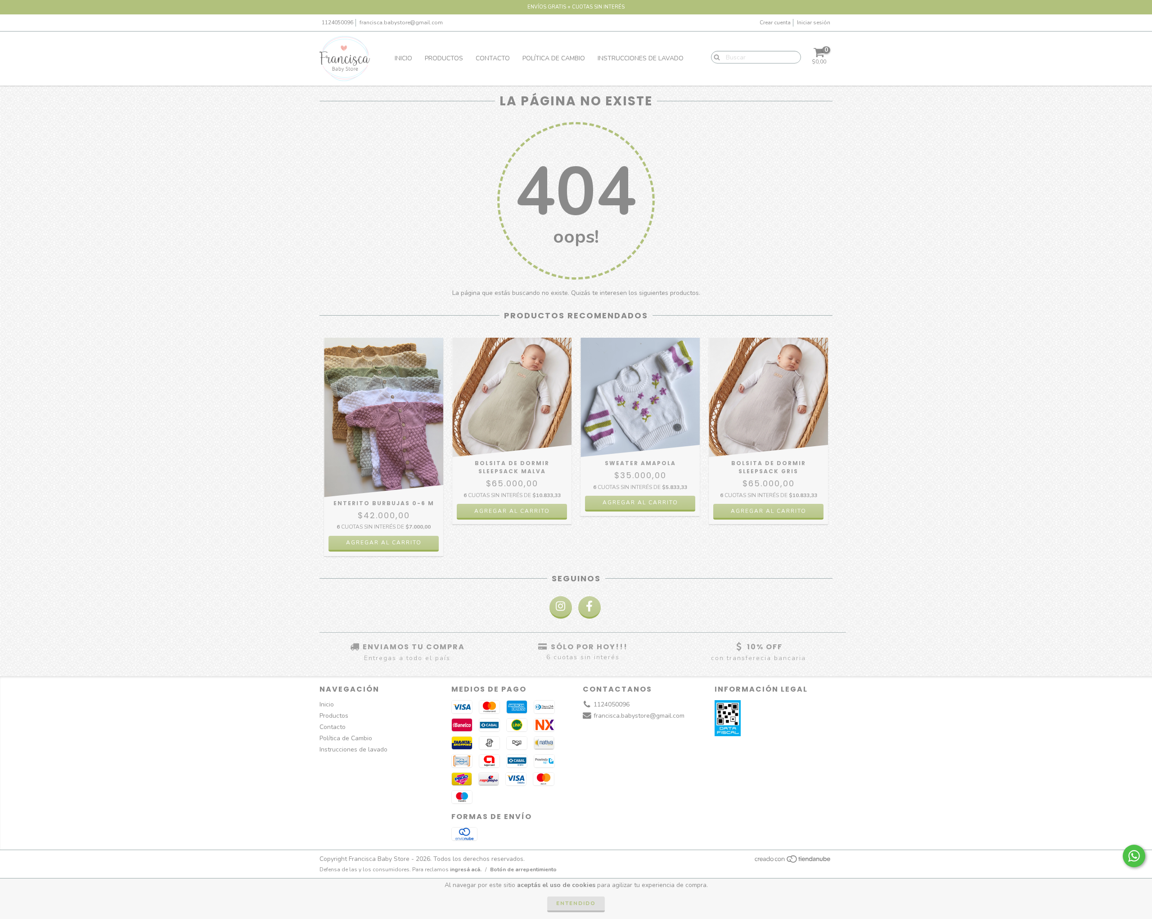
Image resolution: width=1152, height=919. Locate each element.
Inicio (403, 58)
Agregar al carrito (384, 542)
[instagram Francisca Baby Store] (560, 607)
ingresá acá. (466, 869)
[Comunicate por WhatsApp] (1134, 856)
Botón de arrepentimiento (523, 869)
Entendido (576, 903)
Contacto (493, 58)
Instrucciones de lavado (641, 58)
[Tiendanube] (793, 861)
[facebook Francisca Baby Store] (589, 607)
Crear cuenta (775, 22)
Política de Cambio (553, 58)
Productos (444, 58)
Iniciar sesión (813, 22)
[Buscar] (715, 56)
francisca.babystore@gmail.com (401, 22)
